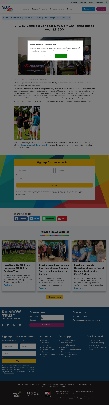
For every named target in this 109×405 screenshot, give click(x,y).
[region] (55, 50)
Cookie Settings (48, 56)
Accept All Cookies (61, 56)
